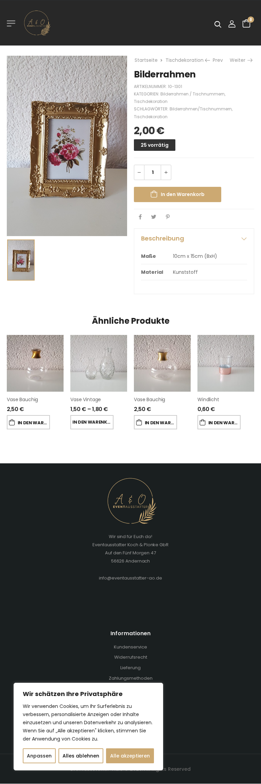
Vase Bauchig (22, 399)
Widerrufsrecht (130, 657)
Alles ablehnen (81, 755)
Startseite (146, 60)
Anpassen (39, 755)
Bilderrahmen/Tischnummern (201, 109)
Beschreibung (162, 238)
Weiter (238, 60)
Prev (216, 60)
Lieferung (130, 667)
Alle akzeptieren (130, 755)
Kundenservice (130, 647)
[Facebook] (140, 216)
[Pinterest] (168, 216)
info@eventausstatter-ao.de (130, 578)
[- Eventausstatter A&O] (36, 22)
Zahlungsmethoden (131, 678)
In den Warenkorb (183, 194)
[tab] (194, 238)
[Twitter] (153, 216)
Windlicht (208, 399)
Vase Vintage (85, 399)
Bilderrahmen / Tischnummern (192, 94)
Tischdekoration (185, 60)
